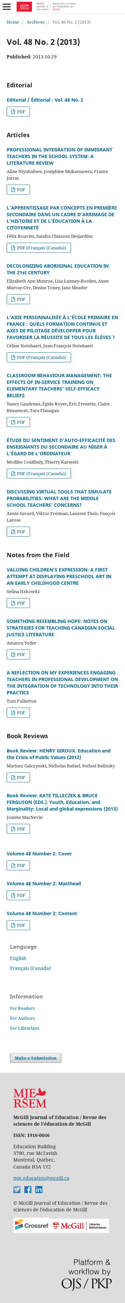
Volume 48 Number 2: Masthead (44, 883)
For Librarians (24, 1028)
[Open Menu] (6, 6)
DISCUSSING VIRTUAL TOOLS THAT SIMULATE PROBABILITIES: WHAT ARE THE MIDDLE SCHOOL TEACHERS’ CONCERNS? (59, 498)
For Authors (22, 1018)
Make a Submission (36, 1058)
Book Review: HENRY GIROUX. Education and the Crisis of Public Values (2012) (59, 753)
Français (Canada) (30, 968)
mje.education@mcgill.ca (41, 1178)
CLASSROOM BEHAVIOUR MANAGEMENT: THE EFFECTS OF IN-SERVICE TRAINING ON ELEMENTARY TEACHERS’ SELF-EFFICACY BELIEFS (59, 385)
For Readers (22, 1008)
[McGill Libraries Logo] (79, 1231)
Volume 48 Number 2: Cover (39, 853)
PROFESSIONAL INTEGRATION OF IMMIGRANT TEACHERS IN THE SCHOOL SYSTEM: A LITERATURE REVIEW (59, 156)
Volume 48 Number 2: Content (42, 913)
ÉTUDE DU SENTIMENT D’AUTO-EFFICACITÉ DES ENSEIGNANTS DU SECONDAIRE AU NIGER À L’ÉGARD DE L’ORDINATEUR (61, 447)
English (18, 958)
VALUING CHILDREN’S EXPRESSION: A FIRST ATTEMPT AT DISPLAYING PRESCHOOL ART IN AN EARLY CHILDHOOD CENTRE (59, 576)
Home (13, 22)
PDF (20, 112)
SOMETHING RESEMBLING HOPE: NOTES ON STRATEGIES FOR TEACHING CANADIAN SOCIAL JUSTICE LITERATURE (61, 628)
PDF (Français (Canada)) (41, 248)
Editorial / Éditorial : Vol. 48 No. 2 (45, 100)
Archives (36, 22)
